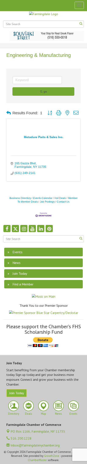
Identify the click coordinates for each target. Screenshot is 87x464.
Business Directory (20, 198)
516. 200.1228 (20, 438)
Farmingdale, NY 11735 (38, 431)
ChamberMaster (37, 460)
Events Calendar (42, 198)
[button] (8, 113)
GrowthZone (51, 456)
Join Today (16, 393)
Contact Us (63, 201)
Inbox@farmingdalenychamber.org (35, 445)
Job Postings (47, 201)
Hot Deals (60, 198)
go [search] (45, 91)
